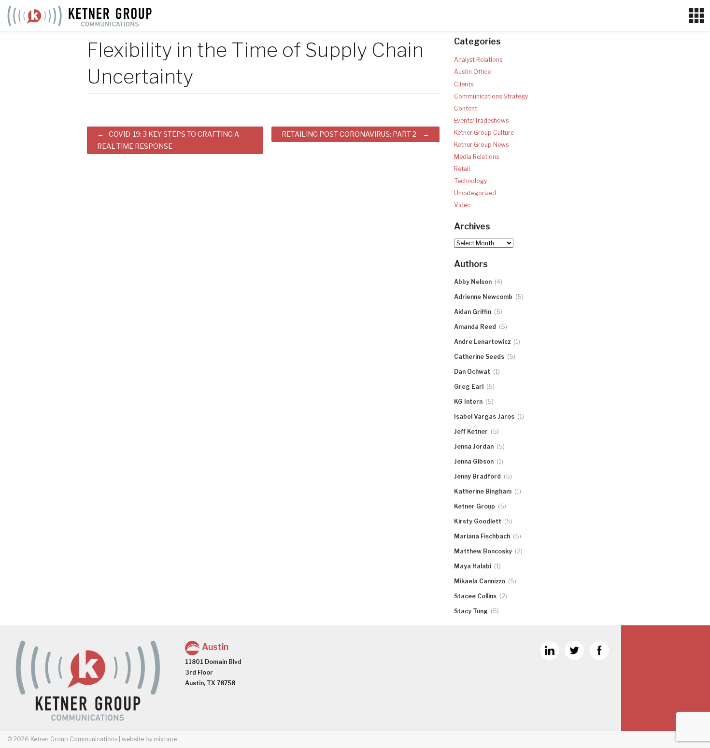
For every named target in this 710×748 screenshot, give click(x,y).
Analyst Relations (478, 59)
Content (465, 108)
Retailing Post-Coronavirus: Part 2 (349, 134)
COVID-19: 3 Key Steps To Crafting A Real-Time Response (168, 140)
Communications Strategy (491, 96)
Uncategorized (475, 193)
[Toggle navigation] (696, 16)
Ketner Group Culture (484, 132)
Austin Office (472, 71)
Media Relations (476, 156)
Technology (470, 180)
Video (462, 205)
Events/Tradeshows (481, 120)
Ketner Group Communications (73, 739)
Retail (462, 168)
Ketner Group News (481, 144)
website (133, 739)
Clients (463, 84)
